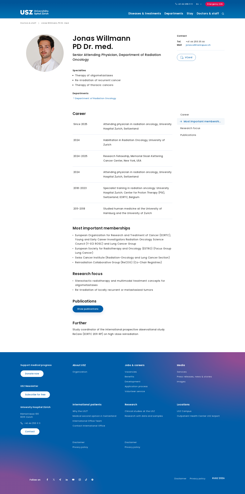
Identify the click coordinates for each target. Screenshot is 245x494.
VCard (188, 57)
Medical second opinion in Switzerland (94, 415)
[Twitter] (54, 479)
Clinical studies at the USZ (140, 411)
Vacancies (131, 371)
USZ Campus (184, 411)
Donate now (32, 373)
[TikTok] (86, 479)
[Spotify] (92, 479)
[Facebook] (47, 479)
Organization (80, 371)
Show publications (88, 308)
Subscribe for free (35, 394)
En (197, 4)
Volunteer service (135, 391)
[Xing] (60, 479)
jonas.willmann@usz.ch (198, 44)
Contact (30, 431)
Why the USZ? (80, 411)
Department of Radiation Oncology (95, 98)
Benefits (129, 376)
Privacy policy (80, 447)
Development (133, 381)
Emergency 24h (215, 4)
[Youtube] (73, 479)
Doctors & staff (208, 13)
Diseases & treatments (144, 13)
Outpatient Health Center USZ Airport (198, 415)
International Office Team (87, 420)
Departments (173, 13)
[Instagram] (80, 479)
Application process (136, 386)
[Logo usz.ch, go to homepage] (34, 12)
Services (182, 371)
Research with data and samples (144, 415)
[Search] (223, 14)
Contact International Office (89, 425)
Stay (190, 13)
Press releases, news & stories (194, 376)
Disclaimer (79, 442)
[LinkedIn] (67, 479)
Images (181, 381)
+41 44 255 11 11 (185, 4)
